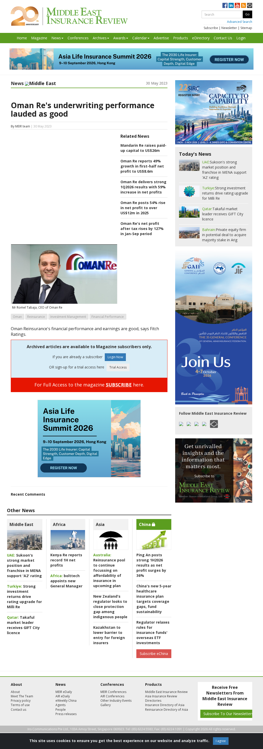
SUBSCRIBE (119, 385)
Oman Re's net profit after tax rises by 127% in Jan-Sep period (142, 228)
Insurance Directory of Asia (164, 705)
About (15, 692)
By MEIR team (20, 126)
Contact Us (223, 37)
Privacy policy (21, 700)
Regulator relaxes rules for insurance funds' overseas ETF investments (153, 632)
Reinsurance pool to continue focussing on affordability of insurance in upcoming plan (109, 570)
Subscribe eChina (154, 653)
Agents (60, 705)
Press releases (66, 714)
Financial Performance (107, 317)
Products (180, 37)
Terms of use (20, 705)
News (56, 37)
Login (241, 37)
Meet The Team (22, 696)
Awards (119, 37)
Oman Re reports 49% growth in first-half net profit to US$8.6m (142, 166)
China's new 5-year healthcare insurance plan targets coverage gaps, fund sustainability (153, 599)
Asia (100, 524)
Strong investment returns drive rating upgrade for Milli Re (24, 596)
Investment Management (68, 317)
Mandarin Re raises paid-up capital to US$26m (143, 148)
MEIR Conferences (113, 692)
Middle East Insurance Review (166, 692)
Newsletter (229, 28)
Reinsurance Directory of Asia (166, 709)
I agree (221, 741)
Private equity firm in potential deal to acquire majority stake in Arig (224, 234)
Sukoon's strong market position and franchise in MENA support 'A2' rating (24, 565)
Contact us (18, 709)
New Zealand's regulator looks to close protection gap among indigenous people (110, 606)
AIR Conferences (112, 696)
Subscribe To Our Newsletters (228, 713)
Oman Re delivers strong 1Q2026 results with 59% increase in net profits (143, 187)
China (145, 524)
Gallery (105, 705)
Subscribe (211, 28)
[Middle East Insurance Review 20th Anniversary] (69, 16)
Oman (17, 317)
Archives (100, 37)
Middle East (21, 524)
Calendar (139, 37)
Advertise (161, 37)
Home (22, 37)
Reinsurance (36, 317)
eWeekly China (66, 700)
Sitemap (246, 28)
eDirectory (201, 37)
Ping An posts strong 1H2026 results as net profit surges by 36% (151, 565)
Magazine (39, 37)
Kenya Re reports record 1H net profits (66, 560)
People (60, 709)
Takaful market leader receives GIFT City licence (23, 625)
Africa (59, 524)
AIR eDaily (62, 696)
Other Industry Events (116, 700)
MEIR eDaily (63, 692)
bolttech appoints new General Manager (66, 580)
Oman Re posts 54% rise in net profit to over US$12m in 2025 (142, 207)
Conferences (78, 37)
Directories (153, 700)
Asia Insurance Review (161, 696)
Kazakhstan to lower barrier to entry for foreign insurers (109, 635)
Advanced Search (239, 22)
